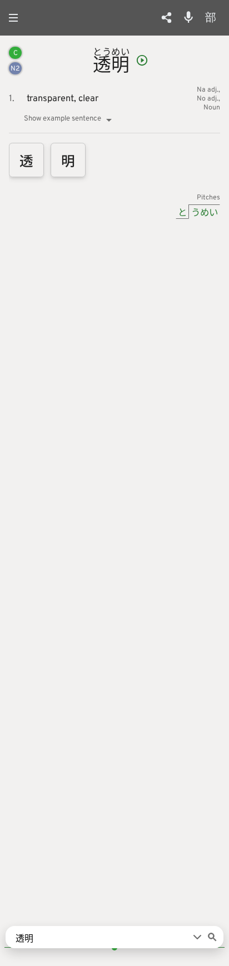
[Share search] (166, 17)
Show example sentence (62, 118)
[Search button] (212, 937)
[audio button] (142, 60)
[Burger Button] (16, 18)
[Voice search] (188, 17)
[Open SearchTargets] (197, 937)
